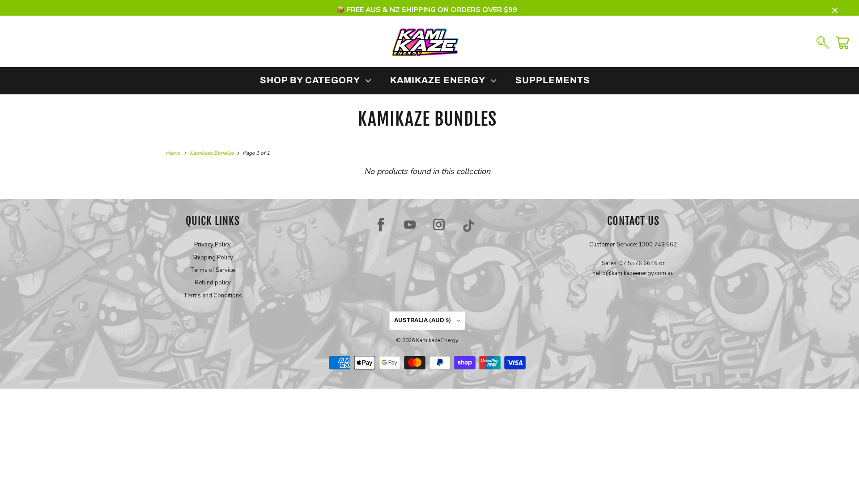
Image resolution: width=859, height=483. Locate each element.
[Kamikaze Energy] (425, 42)
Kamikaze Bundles (427, 119)
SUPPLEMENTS (552, 80)
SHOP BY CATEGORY (312, 80)
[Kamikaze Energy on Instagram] (439, 224)
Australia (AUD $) (423, 320)
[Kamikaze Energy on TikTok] (469, 224)
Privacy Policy (212, 245)
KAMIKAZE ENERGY (440, 80)
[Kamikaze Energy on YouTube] (409, 224)
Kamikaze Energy (437, 340)
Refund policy (213, 283)
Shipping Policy (212, 258)
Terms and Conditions (212, 296)
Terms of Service (212, 270)
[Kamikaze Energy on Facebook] (380, 224)
